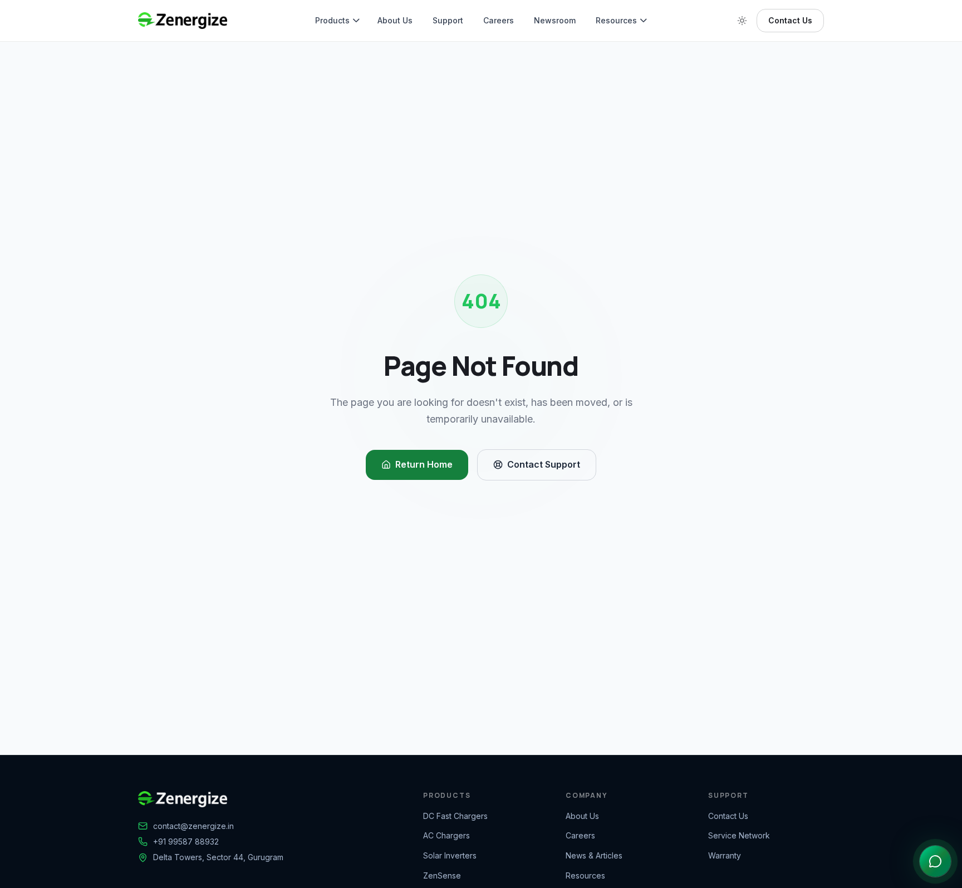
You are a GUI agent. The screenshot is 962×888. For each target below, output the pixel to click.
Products (332, 20)
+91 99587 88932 (186, 841)
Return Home (424, 464)
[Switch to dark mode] (742, 21)
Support (448, 20)
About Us (395, 20)
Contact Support (543, 464)
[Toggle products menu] (358, 21)
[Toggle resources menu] (646, 21)
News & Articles (594, 855)
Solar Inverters (450, 855)
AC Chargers (446, 835)
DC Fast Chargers (455, 816)
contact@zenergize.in (193, 826)
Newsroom (555, 20)
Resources (616, 20)
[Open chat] (935, 861)
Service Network (739, 835)
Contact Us (790, 20)
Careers (498, 20)
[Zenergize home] (182, 20)
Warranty (724, 855)
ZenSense (442, 875)
